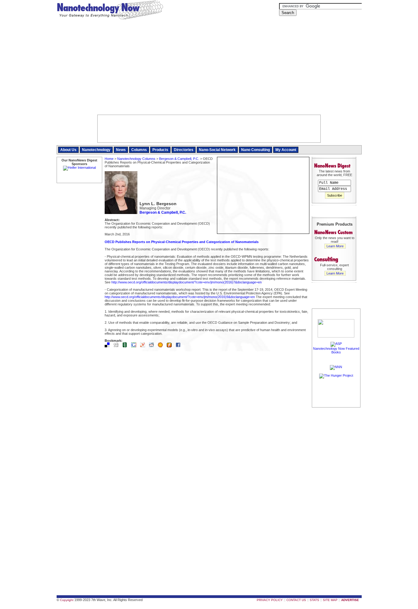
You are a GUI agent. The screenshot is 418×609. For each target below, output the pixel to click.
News (121, 150)
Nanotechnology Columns (136, 159)
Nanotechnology (96, 150)
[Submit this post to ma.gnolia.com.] (162, 346)
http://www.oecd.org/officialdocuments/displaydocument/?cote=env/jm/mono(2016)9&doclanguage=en (180, 297)
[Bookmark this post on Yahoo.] (144, 346)
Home (109, 159)
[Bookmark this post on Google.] (135, 346)
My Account (285, 150)
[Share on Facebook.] (180, 346)
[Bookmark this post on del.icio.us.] (109, 346)
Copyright (66, 600)
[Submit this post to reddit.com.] (153, 346)
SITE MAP (330, 600)
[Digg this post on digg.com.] (117, 346)
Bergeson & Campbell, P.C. (179, 159)
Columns (139, 150)
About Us (68, 150)
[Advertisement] (209, 69)
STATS (314, 600)
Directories (183, 150)
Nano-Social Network (217, 150)
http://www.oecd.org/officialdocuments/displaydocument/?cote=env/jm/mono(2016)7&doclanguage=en (186, 282)
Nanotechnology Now (110, 10)
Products (160, 150)
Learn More (335, 246)
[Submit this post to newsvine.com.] (126, 346)
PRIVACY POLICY (270, 600)
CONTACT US (296, 600)
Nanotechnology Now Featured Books (336, 350)
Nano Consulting (255, 150)
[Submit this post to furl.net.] (171, 346)
